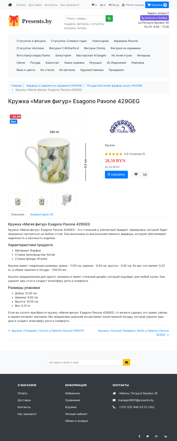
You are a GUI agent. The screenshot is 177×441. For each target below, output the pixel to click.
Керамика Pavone (126, 41)
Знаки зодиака (74, 62)
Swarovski (52, 62)
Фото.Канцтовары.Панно (33, 55)
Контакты (51, 5)
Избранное (72, 393)
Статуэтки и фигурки (31, 41)
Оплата (21, 5)
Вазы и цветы (26, 70)
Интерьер (143, 55)
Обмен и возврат (76, 421)
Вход (115, 5)
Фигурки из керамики (126, 48)
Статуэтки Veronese (30, 48)
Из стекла (47, 70)
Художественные (92, 70)
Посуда (35, 62)
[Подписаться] (126, 362)
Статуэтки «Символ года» (69, 41)
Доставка (35, 5)
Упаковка (137, 62)
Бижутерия (63, 55)
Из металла (67, 70)
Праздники (116, 70)
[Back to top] (169, 424)
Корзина (158, 5)
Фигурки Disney (94, 48)
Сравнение (72, 400)
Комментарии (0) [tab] (42, 214)
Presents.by (37, 21)
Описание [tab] (17, 214)
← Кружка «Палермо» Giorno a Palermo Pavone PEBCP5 (46, 330)
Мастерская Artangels (91, 55)
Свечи (21, 62)
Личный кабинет (76, 414)
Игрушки (96, 62)
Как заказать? (69, 5)
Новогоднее (100, 41)
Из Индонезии (116, 62)
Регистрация (135, 5)
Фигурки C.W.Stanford (64, 48)
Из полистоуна (121, 55)
